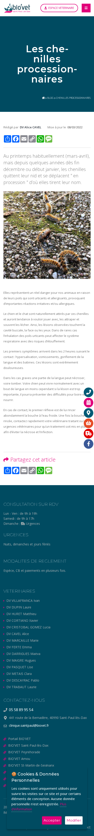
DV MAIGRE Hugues (21, 660)
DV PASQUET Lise (19, 667)
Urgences (32, 523)
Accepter (52, 820)
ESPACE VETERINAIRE (61, 8)
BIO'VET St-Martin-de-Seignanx (31, 765)
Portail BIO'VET (19, 739)
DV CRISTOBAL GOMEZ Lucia (28, 627)
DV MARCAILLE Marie (22, 640)
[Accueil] (43, 97)
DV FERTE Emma (19, 647)
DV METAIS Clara (19, 673)
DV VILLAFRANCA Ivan (23, 600)
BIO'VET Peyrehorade (24, 752)
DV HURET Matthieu (21, 614)
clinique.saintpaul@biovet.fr (29, 725)
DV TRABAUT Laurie (21, 687)
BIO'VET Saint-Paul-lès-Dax (28, 745)
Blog (50, 97)
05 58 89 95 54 (21, 709)
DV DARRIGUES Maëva (23, 654)
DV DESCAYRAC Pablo (22, 680)
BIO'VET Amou (19, 758)
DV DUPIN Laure (18, 607)
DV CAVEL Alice (17, 634)
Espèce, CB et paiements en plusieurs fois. (34, 570)
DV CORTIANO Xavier (22, 620)
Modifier (74, 820)
